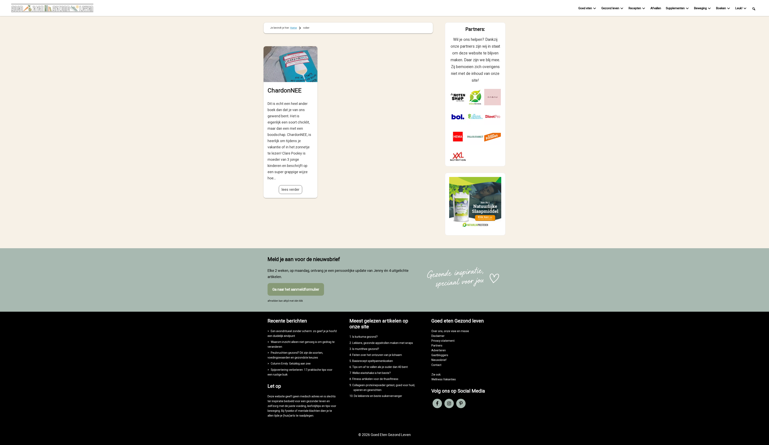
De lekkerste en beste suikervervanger (378, 396)
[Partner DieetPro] (492, 117)
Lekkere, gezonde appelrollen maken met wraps (382, 343)
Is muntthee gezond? (365, 349)
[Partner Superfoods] (492, 137)
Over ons (437, 331)
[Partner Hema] (458, 137)
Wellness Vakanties (443, 379)
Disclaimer (438, 336)
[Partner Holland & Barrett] (475, 137)
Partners (436, 345)
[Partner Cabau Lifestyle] (492, 97)
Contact (436, 365)
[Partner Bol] (458, 117)
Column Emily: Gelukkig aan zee (291, 363)
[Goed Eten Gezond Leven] (52, 9)
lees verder (290, 189)
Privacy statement (443, 340)
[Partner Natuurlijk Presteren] (475, 97)
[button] (754, 8)
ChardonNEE (285, 90)
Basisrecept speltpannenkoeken (372, 361)
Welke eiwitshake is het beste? (371, 373)
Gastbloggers (439, 355)
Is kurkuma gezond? (365, 336)
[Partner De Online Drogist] (475, 117)
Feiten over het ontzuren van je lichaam (377, 355)
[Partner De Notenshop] (458, 97)
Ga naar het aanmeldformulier (295, 289)
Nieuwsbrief (439, 360)
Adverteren (438, 350)
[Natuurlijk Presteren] (475, 227)
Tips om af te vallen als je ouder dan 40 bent (380, 367)
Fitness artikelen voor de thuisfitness (375, 379)
